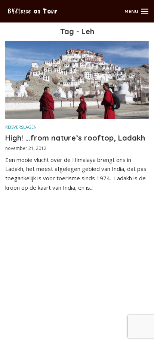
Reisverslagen (21, 127)
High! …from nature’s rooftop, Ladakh (75, 137)
